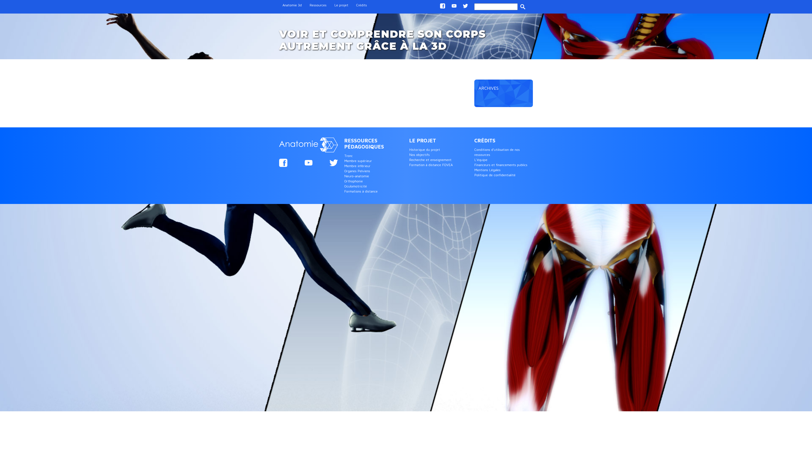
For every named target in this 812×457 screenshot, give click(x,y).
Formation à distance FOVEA (431, 165)
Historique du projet (424, 149)
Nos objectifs (419, 155)
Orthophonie (353, 181)
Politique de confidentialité (495, 175)
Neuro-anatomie (356, 176)
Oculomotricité (355, 186)
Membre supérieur (358, 161)
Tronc (348, 156)
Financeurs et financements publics (500, 165)
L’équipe (480, 160)
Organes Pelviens (357, 171)
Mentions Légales (487, 170)
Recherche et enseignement (430, 160)
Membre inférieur (357, 166)
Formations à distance (361, 191)
